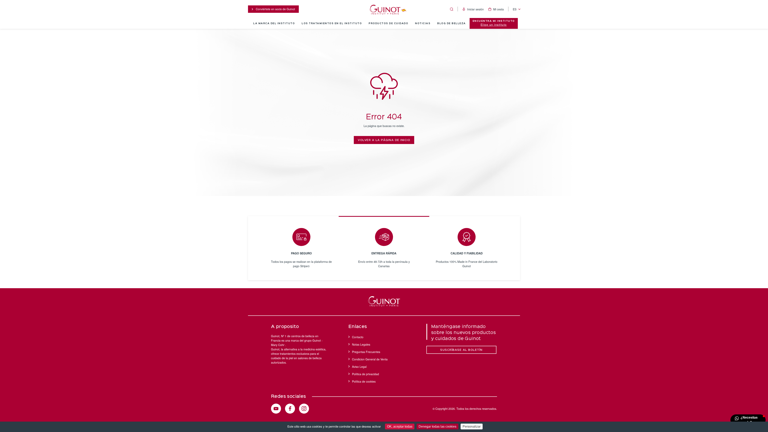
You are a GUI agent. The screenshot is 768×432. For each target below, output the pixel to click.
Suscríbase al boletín (461, 350)
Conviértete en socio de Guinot (275, 9)
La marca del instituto (274, 24)
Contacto (357, 337)
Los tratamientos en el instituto (332, 24)
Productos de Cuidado (388, 24)
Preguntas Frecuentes (366, 352)
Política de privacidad (365, 374)
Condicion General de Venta (370, 359)
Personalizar (472, 426)
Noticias (422, 24)
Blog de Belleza (451, 24)
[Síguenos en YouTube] (276, 409)
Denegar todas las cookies (437, 426)
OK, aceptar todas (399, 426)
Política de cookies (364, 381)
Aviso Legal (359, 367)
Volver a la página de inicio (384, 140)
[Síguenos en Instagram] (304, 409)
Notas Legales (361, 344)
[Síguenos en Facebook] (290, 409)
